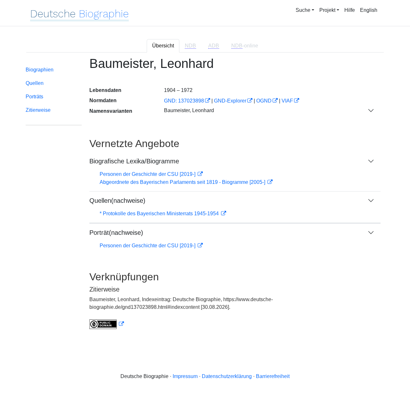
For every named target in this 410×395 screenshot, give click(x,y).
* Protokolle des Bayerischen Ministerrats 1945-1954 (160, 213)
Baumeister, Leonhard (189, 110)
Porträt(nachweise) (116, 232)
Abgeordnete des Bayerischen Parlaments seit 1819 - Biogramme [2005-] (183, 182)
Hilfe (349, 10)
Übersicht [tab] (163, 45)
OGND (264, 100)
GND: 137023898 (184, 100)
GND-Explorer (230, 100)
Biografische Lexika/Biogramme (134, 161)
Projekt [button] (327, 10)
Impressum (185, 376)
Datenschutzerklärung (227, 376)
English (368, 10)
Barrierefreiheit (273, 376)
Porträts (34, 96)
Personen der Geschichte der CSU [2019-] (148, 174)
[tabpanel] (205, 197)
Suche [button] (303, 10)
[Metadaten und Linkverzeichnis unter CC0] (106, 324)
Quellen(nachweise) (117, 200)
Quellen (35, 83)
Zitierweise (38, 110)
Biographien (39, 69)
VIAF (287, 100)
